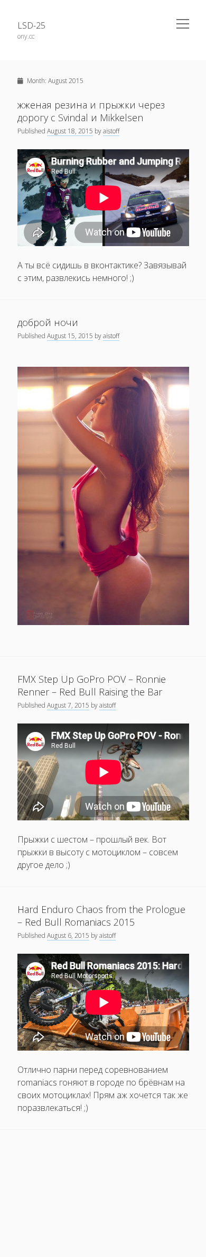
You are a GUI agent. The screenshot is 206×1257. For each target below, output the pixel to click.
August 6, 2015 (68, 935)
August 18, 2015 (70, 130)
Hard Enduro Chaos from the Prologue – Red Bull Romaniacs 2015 (101, 915)
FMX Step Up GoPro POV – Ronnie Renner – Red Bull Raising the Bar (91, 685)
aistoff (111, 130)
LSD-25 (31, 25)
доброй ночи (47, 322)
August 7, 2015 (68, 705)
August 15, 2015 (70, 335)
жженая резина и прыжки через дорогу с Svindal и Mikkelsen (91, 111)
